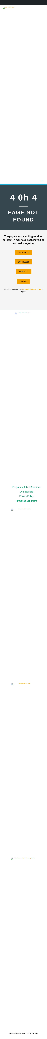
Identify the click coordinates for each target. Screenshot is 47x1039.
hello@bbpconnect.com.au (31, 289)
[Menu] (42, 181)
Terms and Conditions (26, 500)
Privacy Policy (26, 496)
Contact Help (26, 491)
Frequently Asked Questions (26, 487)
